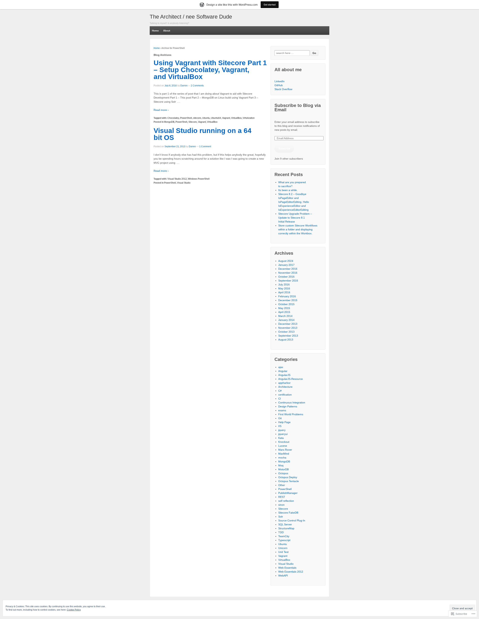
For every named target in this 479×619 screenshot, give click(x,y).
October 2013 (286, 331)
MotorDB (283, 469)
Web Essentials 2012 (290, 571)
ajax (280, 367)
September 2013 (288, 335)
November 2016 (287, 272)
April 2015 (284, 312)
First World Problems (290, 414)
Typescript (284, 540)
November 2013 (287, 327)
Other (281, 485)
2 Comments (197, 85)
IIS (279, 426)
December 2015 (287, 300)
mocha (282, 457)
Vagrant (226, 118)
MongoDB (169, 122)
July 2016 (284, 284)
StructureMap (286, 528)
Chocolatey (173, 118)
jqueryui (283, 433)
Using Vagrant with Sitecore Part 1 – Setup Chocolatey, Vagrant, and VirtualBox (210, 70)
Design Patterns (287, 406)
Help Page (284, 422)
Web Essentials (287, 567)
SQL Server (285, 524)
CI (279, 398)
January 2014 (286, 319)
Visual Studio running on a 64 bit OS (202, 134)
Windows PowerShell (199, 179)
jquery (282, 430)
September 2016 (288, 280)
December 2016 (287, 268)
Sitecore (192, 122)
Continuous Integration (291, 402)
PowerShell (186, 118)
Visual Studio (183, 182)
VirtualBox (236, 118)
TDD (281, 532)
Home (155, 30)
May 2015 (284, 308)
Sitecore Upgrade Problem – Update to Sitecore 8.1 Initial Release (295, 217)
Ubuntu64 (216, 118)
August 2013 (285, 339)
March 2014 (285, 315)
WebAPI (283, 575)
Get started (270, 4)
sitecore (197, 118)
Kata (281, 437)
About (166, 30)
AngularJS (284, 374)
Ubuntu (206, 118)
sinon (281, 504)
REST (281, 496)
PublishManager (288, 492)
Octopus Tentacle (288, 481)
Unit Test (283, 551)
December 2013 (287, 323)
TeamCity (283, 536)
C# (280, 390)
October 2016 (286, 276)
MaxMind (283, 453)
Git (280, 418)
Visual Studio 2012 (177, 179)
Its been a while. (288, 190)
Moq (280, 465)
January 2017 (286, 264)
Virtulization (249, 118)
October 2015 (286, 304)
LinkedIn (279, 81)
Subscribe (284, 148)
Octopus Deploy (287, 477)
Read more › (161, 109)
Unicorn (282, 548)
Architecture (285, 386)
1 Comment (205, 146)
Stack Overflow (283, 89)
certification (285, 394)
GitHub (278, 85)
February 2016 (287, 296)
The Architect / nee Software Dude (191, 17)
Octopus (283, 473)
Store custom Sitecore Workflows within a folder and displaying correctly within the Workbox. (297, 229)
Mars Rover (285, 449)
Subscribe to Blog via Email (297, 107)
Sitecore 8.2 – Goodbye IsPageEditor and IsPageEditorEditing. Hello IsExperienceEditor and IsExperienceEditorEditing (293, 202)
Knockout (283, 441)
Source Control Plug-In (291, 520)
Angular (282, 371)
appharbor (284, 382)
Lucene (282, 445)
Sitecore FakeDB (288, 512)
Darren (183, 85)
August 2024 (285, 260)
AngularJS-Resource (290, 378)
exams (282, 410)
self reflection (286, 500)
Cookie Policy (74, 610)
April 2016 (284, 292)
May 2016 (284, 288)
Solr (280, 516)
